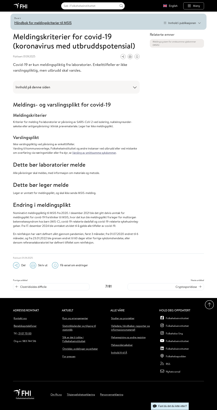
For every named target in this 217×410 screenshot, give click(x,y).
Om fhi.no (56, 394)
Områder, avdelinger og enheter (80, 348)
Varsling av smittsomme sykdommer (94, 153)
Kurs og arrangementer (75, 318)
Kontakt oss (20, 318)
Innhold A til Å (119, 352)
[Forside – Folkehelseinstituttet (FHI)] (20, 6)
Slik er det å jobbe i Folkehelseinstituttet (73, 339)
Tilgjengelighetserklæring (81, 394)
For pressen (68, 356)
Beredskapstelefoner (25, 326)
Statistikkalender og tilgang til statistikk (79, 327)
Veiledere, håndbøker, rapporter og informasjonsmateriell (130, 327)
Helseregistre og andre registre (128, 337)
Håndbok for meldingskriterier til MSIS (43, 22)
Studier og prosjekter (122, 318)
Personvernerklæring (111, 394)
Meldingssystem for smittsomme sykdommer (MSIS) (174, 43)
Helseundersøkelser (122, 345)
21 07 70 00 (24, 333)
